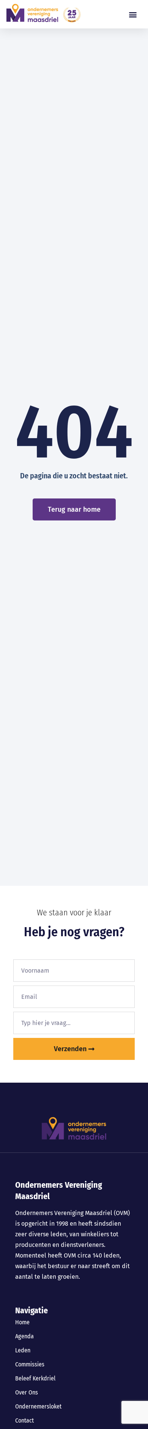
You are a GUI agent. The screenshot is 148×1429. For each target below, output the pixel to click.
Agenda (24, 1336)
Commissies (29, 1364)
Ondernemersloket (38, 1406)
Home (22, 1322)
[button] (132, 14)
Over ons (26, 1392)
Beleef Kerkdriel (35, 1378)
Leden (22, 1350)
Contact (24, 1420)
